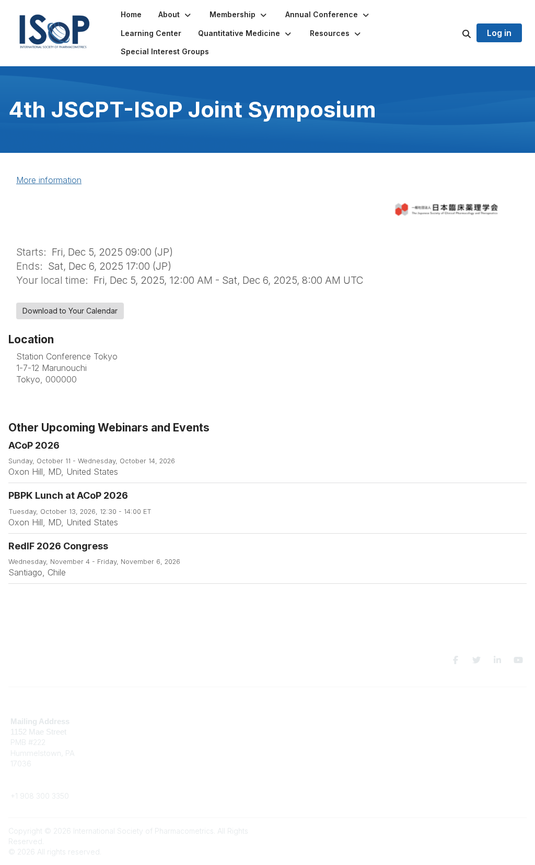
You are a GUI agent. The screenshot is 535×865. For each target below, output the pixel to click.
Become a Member (307, 721)
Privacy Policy (429, 736)
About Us (421, 721)
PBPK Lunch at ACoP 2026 (68, 495)
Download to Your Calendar (70, 310)
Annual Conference (307, 731)
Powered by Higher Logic (482, 830)
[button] (175, 14)
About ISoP (293, 741)
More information (49, 180)
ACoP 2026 (34, 445)
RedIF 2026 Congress (58, 545)
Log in (499, 33)
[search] (453, 33)
